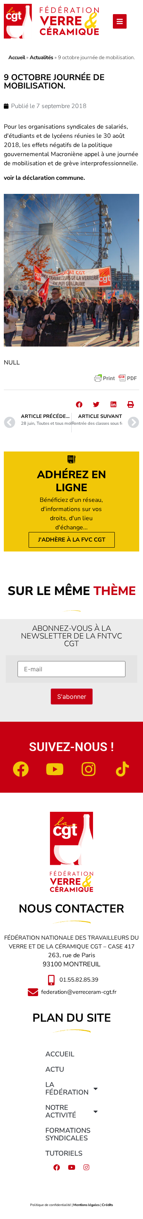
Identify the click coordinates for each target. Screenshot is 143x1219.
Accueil (16, 57)
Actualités (41, 57)
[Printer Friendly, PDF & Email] (115, 378)
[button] (79, 404)
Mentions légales (86, 1205)
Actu (54, 1069)
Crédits (107, 1205)
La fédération (66, 1088)
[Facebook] (21, 769)
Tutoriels (63, 1153)
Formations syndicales (67, 1134)
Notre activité (60, 1111)
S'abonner (71, 696)
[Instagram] (88, 769)
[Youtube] (55, 769)
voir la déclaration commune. (44, 178)
